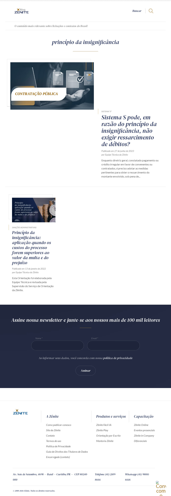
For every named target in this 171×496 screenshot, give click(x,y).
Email (94, 338)
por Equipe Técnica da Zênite (114, 154)
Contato (50, 435)
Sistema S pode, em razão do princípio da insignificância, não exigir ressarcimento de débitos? (129, 130)
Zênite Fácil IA (103, 424)
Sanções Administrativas (24, 227)
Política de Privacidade (58, 446)
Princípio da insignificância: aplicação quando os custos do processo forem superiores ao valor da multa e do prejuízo (31, 247)
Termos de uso (53, 440)
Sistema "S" (106, 111)
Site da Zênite (53, 430)
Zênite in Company (144, 435)
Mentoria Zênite (104, 440)
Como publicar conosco (58, 424)
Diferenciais (140, 440)
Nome (38, 338)
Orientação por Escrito (108, 435)
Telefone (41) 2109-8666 (105, 476)
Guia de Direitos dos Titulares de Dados (67, 451)
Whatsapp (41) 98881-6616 (137, 476)
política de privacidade (117, 358)
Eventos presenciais (144, 430)
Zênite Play (102, 430)
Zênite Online (141, 424)
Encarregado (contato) (58, 457)
